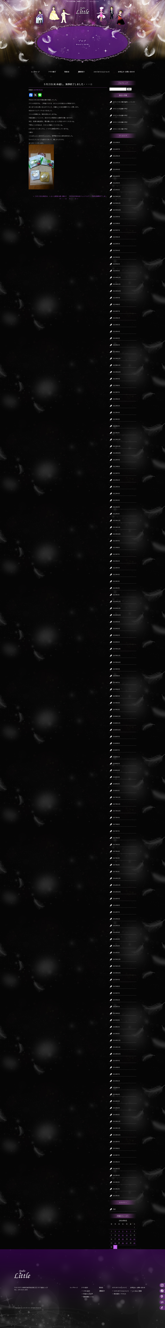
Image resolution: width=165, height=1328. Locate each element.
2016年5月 (116, 925)
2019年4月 (116, 703)
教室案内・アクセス (120, 1294)
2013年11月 (116, 1128)
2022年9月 (116, 460)
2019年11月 (116, 655)
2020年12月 (117, 601)
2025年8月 (116, 223)
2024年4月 (116, 331)
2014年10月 (117, 1054)
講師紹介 (81, 71)
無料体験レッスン (88, 1297)
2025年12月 (117, 196)
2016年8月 (116, 905)
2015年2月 (116, 1027)
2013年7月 (116, 1155)
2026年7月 (116, 149)
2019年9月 (116, 669)
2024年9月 (116, 298)
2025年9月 (116, 217)
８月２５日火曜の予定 (120, 122)
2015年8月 (116, 986)
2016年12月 (116, 878)
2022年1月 (116, 514)
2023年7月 (116, 392)
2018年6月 (116, 757)
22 (134, 1239)
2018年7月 (116, 750)
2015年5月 (116, 1007)
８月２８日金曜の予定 (120, 109)
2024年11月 (116, 284)
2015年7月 (116, 993)
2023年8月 (116, 385)
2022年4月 (116, 493)
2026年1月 (116, 190)
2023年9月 (116, 379)
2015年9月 (116, 980)
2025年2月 (116, 264)
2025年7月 (116, 230)
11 (119, 1235)
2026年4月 (116, 169)
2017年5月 (116, 844)
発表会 (67, 71)
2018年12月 (116, 716)
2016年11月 (116, 885)
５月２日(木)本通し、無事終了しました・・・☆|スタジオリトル (82, 1)
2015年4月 (116, 1013)
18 (119, 1239)
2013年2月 (116, 1189)
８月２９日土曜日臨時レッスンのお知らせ (124, 102)
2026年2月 (116, 183)
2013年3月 (116, 1182)
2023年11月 (116, 365)
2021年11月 (116, 527)
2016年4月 (116, 932)
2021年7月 (116, 554)
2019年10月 (117, 662)
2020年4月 (116, 622)
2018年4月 (116, 770)
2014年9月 (116, 1061)
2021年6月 (116, 561)
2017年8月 (116, 824)
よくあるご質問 (137, 1291)
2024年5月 (116, 325)
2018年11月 (116, 723)
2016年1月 (116, 952)
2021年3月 (116, 581)
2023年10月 (117, 372)
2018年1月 (116, 790)
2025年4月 (116, 250)
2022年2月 (116, 507)
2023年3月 (116, 419)
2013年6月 (116, 1162)
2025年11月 (116, 203)
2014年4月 (116, 1094)
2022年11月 (116, 446)
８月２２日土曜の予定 (120, 129)
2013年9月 (116, 1142)
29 (134, 1243)
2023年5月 (116, 406)
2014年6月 (116, 1081)
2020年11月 (116, 608)
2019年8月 (116, 676)
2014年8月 (116, 1067)
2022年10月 (117, 453)
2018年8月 (116, 743)
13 (127, 1235)
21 (130, 1239)
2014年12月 (116, 1040)
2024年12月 (117, 277)
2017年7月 (116, 831)
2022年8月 (116, 466)
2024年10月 (117, 291)
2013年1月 (116, 1196)
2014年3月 (116, 1101)
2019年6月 (116, 689)
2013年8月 (116, 1148)
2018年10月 (117, 730)
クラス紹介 (52, 71)
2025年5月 (116, 244)
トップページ (35, 71)
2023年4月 (116, 412)
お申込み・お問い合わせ (126, 71)
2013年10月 (116, 1135)
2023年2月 (116, 426)
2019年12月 (116, 649)
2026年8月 (116, 142)
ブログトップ (123, 83)
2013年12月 (116, 1121)
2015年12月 (116, 959)
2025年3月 (116, 257)
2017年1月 (116, 871)
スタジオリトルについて (101, 71)
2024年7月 (116, 311)
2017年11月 (116, 804)
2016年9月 (116, 898)
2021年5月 (116, 568)
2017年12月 (116, 797)
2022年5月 (116, 487)
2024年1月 (116, 352)
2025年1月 (116, 271)
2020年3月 (116, 628)
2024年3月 (116, 338)
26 (123, 1243)
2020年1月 (116, 642)
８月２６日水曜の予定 (120, 115)
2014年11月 (116, 1047)
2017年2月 (116, 865)
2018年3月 (116, 777)
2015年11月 (116, 966)
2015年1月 (116, 1034)
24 (115, 1243)
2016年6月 (116, 919)
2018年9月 (116, 736)
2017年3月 (116, 858)
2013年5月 (116, 1169)
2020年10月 (117, 615)
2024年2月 (116, 345)
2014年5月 (116, 1088)
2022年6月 (116, 480)
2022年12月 (116, 439)
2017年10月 (116, 811)
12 (123, 1235)
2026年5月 (116, 163)
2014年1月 (116, 1115)
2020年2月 (116, 635)
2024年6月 (116, 318)
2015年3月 (116, 1020)
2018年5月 (116, 763)
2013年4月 (116, 1175)
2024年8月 (116, 304)
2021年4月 (116, 574)
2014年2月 (116, 1108)
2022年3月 (116, 500)
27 (127, 1243)
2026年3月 (116, 176)
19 (123, 1239)
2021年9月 (116, 541)
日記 (114, 1209)
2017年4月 (116, 851)
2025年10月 (117, 210)
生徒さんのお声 (88, 1294)
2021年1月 (116, 595)
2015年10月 (117, 973)
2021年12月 (116, 520)
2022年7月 (116, 473)
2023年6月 (116, 399)
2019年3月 (116, 709)
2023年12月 (116, 358)
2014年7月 (116, 1074)
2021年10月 (116, 534)
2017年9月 (116, 817)
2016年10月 (117, 892)
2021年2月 (116, 588)
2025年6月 (116, 237)
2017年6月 (116, 838)
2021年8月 (116, 547)
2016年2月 (116, 946)
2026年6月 (116, 156)
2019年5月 (116, 696)
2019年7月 (116, 682)
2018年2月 (116, 784)
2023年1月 (116, 433)
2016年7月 (116, 912)
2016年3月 (116, 939)
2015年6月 (116, 1000)
